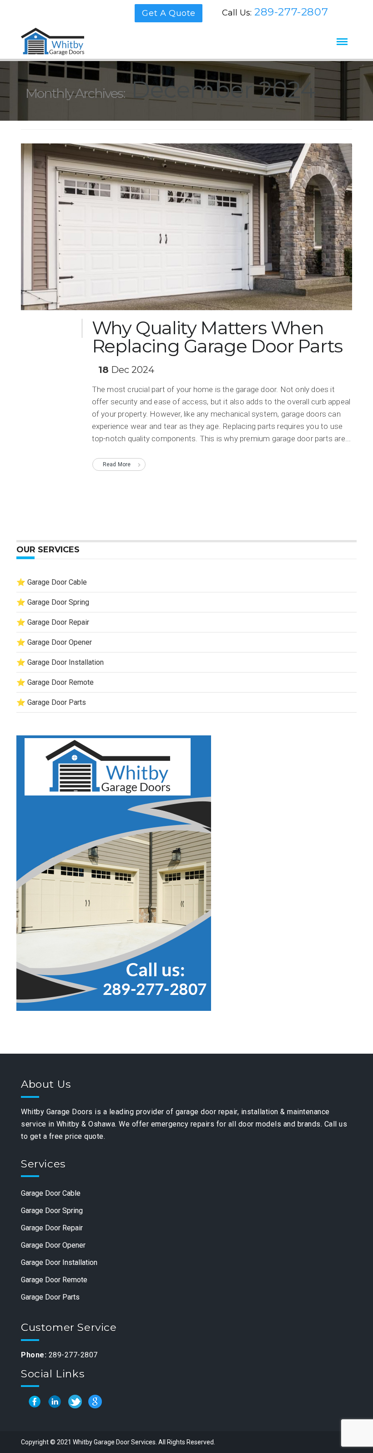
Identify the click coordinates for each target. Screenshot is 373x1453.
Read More (117, 464)
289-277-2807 (291, 11)
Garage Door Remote (60, 682)
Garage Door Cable (57, 582)
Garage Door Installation (65, 662)
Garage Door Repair (58, 622)
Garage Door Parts (56, 702)
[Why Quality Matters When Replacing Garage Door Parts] (186, 230)
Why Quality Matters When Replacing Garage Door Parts (217, 336)
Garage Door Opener (59, 642)
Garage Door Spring (58, 602)
